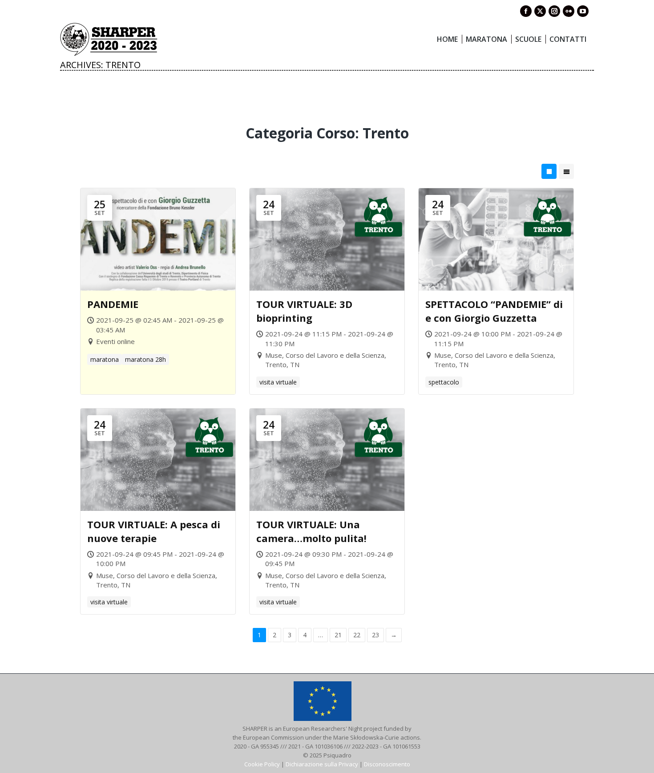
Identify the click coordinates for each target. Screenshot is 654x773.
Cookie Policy (262, 764)
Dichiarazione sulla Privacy (322, 764)
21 (338, 635)
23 (375, 635)
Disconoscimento (387, 764)
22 (356, 635)
